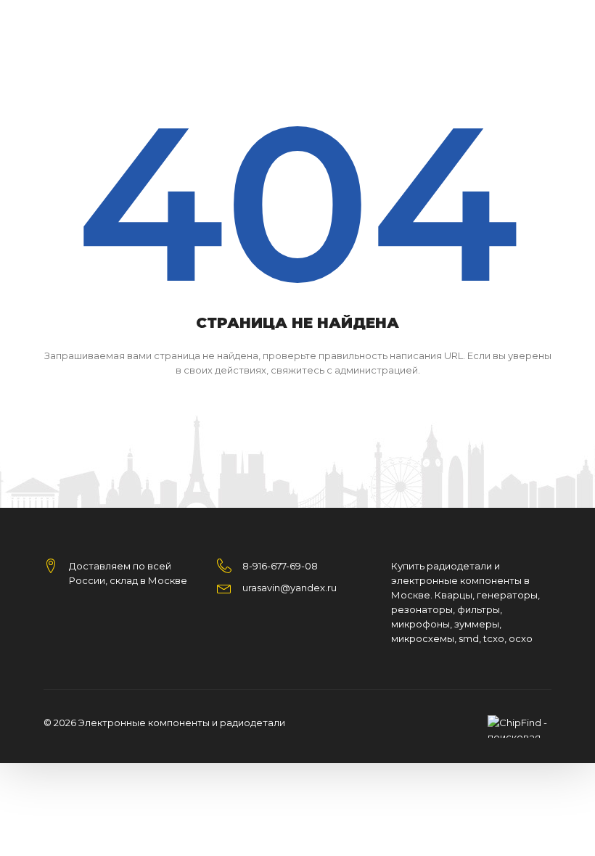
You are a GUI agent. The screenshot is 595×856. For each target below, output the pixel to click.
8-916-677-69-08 (280, 566)
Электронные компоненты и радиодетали (181, 722)
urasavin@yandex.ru (289, 587)
